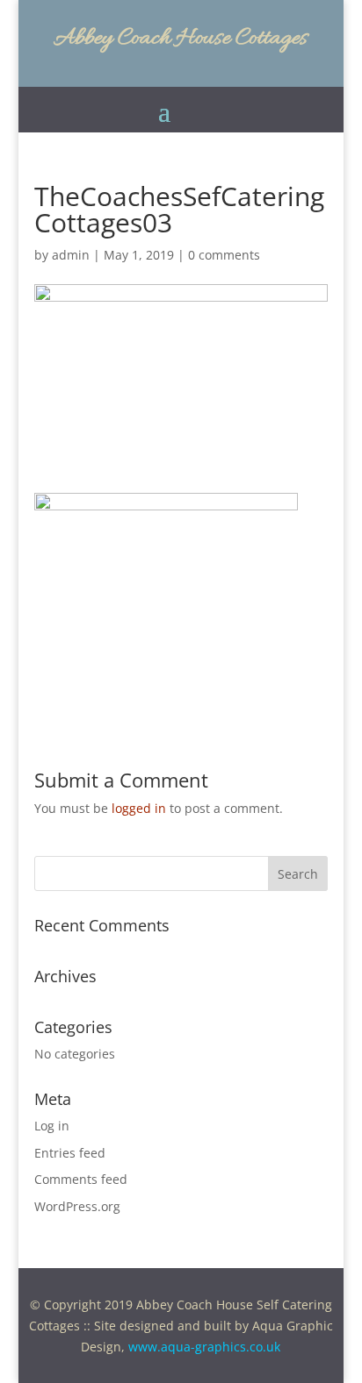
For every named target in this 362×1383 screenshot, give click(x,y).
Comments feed (80, 1179)
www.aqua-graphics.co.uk (204, 1346)
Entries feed (69, 1152)
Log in (51, 1125)
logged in (139, 808)
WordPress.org (77, 1206)
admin (71, 254)
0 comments (224, 254)
